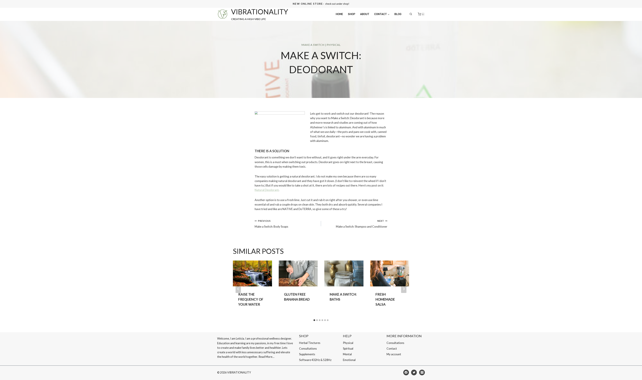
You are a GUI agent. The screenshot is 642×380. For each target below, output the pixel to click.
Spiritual (348, 348)
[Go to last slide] (238, 289)
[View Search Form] (410, 14)
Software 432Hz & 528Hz (315, 360)
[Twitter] (414, 372)
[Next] (403, 289)
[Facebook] (406, 372)
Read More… (266, 356)
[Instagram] (422, 372)
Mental (347, 354)
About (364, 14)
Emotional (349, 360)
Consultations (308, 348)
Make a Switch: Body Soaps (271, 224)
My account (394, 354)
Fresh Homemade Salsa (385, 299)
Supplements (307, 354)
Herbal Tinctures (309, 343)
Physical (333, 44)
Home (339, 14)
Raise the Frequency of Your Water (250, 299)
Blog (397, 14)
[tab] (314, 320)
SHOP (351, 14)
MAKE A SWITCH (312, 44)
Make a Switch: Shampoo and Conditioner (361, 224)
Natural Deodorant (267, 190)
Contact (392, 348)
